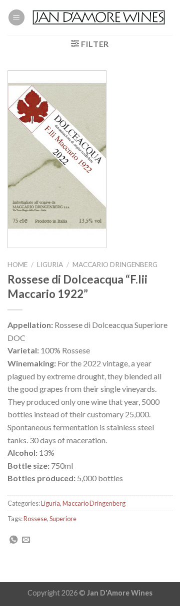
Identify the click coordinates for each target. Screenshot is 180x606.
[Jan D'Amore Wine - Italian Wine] (98, 17)
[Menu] (16, 17)
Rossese (35, 519)
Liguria (50, 265)
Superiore (63, 519)
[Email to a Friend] (26, 540)
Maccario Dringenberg (115, 265)
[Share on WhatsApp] (14, 540)
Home (18, 265)
